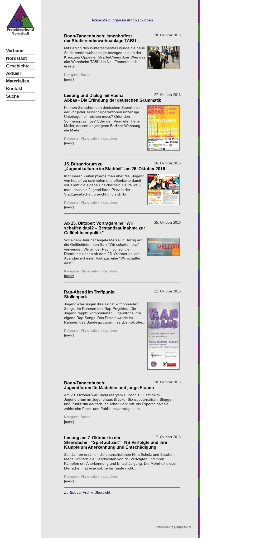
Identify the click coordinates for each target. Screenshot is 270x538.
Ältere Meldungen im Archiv (114, 20)
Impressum (183, 527)
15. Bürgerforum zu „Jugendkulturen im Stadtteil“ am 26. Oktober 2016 (114, 166)
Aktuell (13, 73)
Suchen (146, 20)
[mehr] (69, 79)
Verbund (14, 50)
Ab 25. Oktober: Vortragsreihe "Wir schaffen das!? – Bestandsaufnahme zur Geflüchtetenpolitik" (104, 228)
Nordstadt (16, 58)
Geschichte (18, 66)
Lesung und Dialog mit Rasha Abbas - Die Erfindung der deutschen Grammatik (112, 97)
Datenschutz (164, 527)
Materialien (17, 81)
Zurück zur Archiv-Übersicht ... (89, 492)
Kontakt (14, 88)
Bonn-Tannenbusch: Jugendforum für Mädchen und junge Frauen (109, 385)
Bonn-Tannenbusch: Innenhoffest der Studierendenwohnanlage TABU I (101, 38)
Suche (12, 96)
